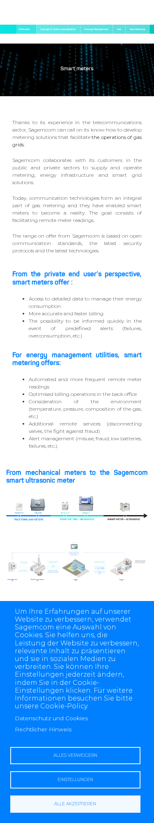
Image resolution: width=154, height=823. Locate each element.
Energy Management (96, 29)
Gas (119, 29)
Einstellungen (75, 779)
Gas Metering (137, 29)
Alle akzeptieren (75, 804)
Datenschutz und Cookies (51, 718)
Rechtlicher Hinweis (43, 729)
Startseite (24, 29)
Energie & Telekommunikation (58, 29)
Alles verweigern (75, 755)
